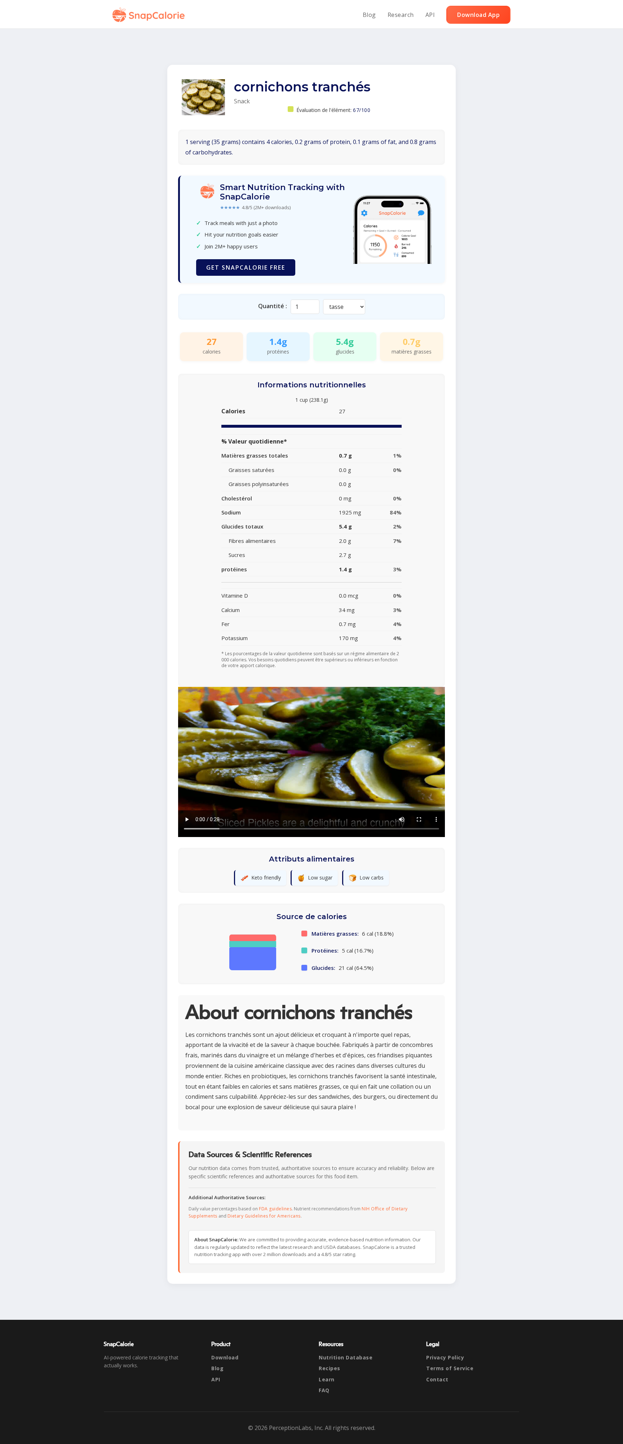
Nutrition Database (345, 1357)
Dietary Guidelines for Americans (264, 1216)
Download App (478, 15)
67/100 (361, 110)
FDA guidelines (275, 1209)
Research (401, 15)
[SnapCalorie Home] (149, 15)
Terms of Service (449, 1368)
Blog (369, 15)
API (430, 15)
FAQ (324, 1390)
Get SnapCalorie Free (245, 267)
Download (224, 1357)
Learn (327, 1379)
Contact (437, 1379)
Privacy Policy (445, 1357)
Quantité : (272, 306)
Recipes (329, 1368)
